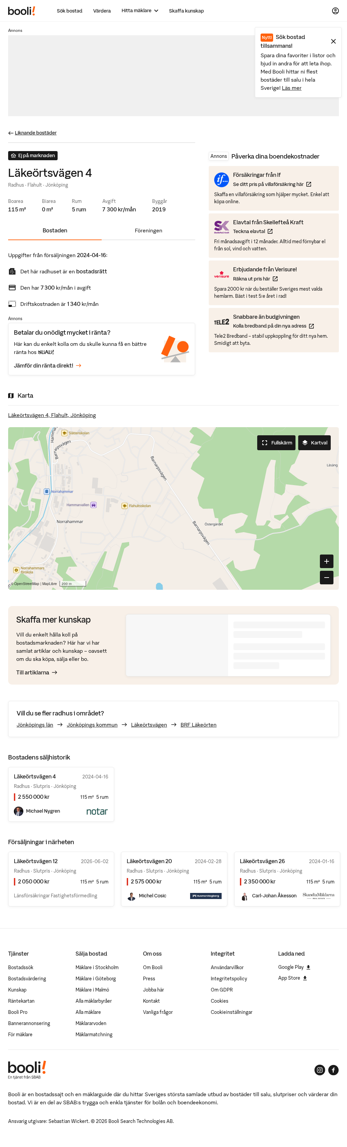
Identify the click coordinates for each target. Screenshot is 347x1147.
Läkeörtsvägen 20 (149, 861)
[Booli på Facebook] (333, 1070)
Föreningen (148, 230)
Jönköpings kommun (92, 724)
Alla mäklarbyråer (94, 1001)
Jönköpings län (35, 724)
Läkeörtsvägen (149, 724)
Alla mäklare (88, 1012)
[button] (173, 508)
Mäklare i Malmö (92, 990)
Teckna (268, 231)
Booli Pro (17, 1012)
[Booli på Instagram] (319, 1070)
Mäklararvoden (91, 1023)
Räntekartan (21, 1001)
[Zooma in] (326, 561)
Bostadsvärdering (27, 979)
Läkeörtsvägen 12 (36, 861)
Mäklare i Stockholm (97, 967)
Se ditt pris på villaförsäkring (272, 184)
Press (149, 979)
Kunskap (17, 990)
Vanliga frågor (158, 1012)
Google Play (291, 967)
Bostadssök (20, 967)
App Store (289, 978)
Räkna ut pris (265, 278)
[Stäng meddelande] (333, 41)
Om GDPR (222, 990)
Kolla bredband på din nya (273, 325)
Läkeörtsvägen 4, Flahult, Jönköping (52, 415)
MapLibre (49, 583)
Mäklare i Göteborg (96, 979)
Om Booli (153, 967)
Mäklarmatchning (94, 1034)
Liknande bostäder (36, 133)
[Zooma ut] (326, 577)
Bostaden (55, 230)
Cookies (219, 1001)
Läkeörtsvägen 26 (262, 861)
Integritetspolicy (229, 979)
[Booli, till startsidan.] (21, 11)
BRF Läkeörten (199, 724)
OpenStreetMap (26, 583)
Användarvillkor (227, 967)
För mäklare (20, 1034)
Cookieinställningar (231, 1012)
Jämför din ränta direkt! (43, 365)
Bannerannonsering (29, 1023)
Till (32, 672)
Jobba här (153, 990)
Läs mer (292, 87)
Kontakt (151, 1001)
